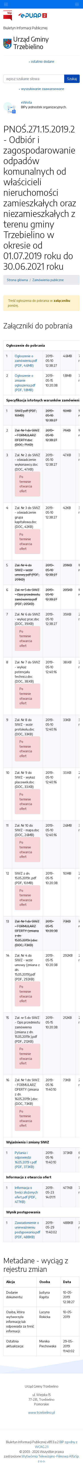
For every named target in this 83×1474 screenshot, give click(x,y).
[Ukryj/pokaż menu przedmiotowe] (6, 4)
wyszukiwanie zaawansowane (42, 89)
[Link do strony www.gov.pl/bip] (10, 15)
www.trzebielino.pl (41, 1412)
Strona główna (17, 280)
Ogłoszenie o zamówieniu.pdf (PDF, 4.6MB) (26, 360)
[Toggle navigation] (77, 4)
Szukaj (72, 79)
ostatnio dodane (42, 61)
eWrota (26, 102)
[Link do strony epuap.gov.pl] (32, 15)
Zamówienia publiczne (48, 280)
